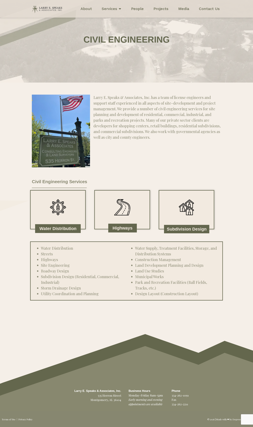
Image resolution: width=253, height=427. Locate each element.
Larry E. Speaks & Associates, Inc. (97, 391)
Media (183, 9)
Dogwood (238, 419)
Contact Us (209, 9)
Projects (161, 9)
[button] (58, 228)
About (86, 9)
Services (109, 9)
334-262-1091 (180, 395)
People (137, 9)
